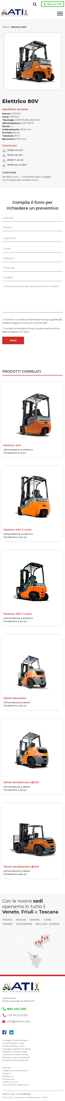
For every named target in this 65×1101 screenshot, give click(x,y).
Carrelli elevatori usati (13, 1043)
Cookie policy (20, 1097)
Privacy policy (7, 1097)
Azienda (6, 1067)
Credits (44, 1097)
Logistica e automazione (14, 1070)
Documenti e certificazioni (15, 1084)
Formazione (8, 1079)
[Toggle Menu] (60, 13)
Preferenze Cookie (33, 1097)
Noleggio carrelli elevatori (15, 1040)
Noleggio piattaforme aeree (16, 1049)
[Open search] (35, 4)
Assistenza (7, 1076)
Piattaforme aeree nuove (15, 1054)
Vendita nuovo (10, 176)
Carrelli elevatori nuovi (13, 1046)
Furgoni (6, 1073)
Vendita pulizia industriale (15, 1060)
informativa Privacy (38, 319)
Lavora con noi (9, 1082)
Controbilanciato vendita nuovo (20, 179)
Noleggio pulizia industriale (16, 1057)
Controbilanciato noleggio (36, 176)
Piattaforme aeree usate (14, 1051)
